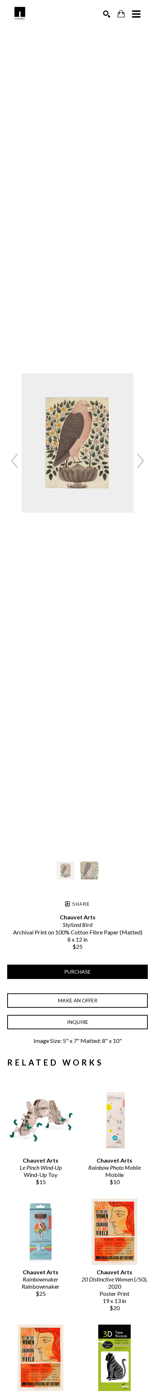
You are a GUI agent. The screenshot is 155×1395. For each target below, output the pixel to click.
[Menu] (136, 14)
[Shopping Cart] (121, 14)
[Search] (106, 14)
